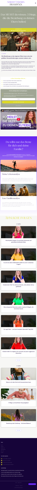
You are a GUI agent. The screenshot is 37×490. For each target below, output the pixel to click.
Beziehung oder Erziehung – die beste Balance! (18, 423)
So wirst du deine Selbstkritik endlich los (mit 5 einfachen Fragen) (10, 472)
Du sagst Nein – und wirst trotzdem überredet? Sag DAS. (18, 329)
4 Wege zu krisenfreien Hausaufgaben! (18, 402)
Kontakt (2, 452)
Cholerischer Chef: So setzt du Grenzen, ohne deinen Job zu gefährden (11, 474)
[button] (18, 360)
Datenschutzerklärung (18, 105)
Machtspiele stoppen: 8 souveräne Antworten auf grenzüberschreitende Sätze (12, 470)
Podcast (2, 446)
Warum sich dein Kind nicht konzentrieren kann (18, 382)
